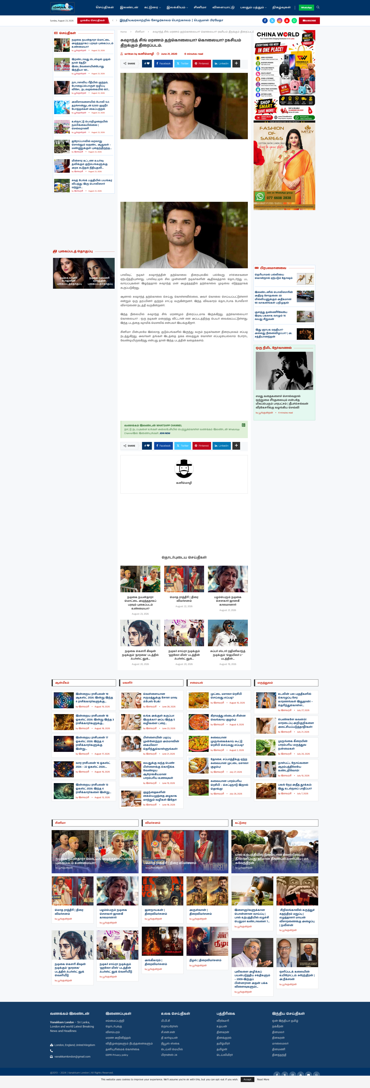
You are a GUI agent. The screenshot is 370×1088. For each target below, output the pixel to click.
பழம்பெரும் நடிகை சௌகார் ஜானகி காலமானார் (227, 601)
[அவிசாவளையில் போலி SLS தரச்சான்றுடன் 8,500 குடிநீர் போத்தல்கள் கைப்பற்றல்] (62, 107)
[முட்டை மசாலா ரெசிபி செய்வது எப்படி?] (199, 700)
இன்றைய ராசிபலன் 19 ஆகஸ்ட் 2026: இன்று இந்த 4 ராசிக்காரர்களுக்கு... (94, 697)
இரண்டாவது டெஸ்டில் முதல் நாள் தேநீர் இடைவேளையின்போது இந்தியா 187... (91, 65)
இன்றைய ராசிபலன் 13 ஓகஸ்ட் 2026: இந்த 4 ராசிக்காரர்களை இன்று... (93, 788)
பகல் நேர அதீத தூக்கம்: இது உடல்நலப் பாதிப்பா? (295, 787)
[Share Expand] (236, 63)
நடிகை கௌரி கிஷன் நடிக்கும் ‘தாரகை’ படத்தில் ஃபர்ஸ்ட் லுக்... (140, 655)
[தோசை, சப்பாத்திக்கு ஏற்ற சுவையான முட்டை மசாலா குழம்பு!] (199, 766)
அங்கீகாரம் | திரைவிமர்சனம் (156, 962)
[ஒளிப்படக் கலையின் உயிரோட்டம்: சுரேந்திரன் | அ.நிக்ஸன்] (297, 952)
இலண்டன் (129, 7)
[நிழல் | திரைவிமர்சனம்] (207, 941)
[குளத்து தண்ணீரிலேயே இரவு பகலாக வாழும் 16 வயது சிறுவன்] (305, 316)
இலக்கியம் (175, 7)
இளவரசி (78, 152)
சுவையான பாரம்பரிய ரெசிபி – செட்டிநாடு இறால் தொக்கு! (229, 785)
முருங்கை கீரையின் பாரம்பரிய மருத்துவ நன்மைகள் (293, 745)
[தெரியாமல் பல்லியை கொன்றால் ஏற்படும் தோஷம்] (305, 279)
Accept (247, 1079)
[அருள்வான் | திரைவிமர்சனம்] (207, 890)
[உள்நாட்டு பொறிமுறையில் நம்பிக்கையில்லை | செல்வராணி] (62, 127)
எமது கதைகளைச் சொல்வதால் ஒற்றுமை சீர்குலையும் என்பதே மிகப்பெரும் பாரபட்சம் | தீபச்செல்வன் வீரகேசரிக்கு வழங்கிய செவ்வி (282, 402)
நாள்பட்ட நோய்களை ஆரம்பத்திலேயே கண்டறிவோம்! (293, 766)
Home (123, 32)
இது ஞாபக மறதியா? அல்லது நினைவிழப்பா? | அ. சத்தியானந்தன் (273, 333)
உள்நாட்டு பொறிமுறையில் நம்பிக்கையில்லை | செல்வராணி (90, 125)
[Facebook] (265, 20)
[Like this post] (148, 63)
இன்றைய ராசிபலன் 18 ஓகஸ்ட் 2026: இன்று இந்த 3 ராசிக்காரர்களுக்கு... (95, 719)
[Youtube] (287, 20)
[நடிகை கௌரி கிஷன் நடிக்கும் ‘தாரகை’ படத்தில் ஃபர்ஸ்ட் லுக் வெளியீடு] (140, 633)
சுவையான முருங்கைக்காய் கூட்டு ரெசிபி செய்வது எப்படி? (227, 741)
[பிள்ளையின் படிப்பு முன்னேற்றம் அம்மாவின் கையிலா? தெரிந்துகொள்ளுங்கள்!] (131, 744)
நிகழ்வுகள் (281, 7)
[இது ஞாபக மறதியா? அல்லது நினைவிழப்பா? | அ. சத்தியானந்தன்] (305, 334)
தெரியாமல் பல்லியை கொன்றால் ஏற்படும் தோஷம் (274, 276)
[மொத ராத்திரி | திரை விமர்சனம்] (184, 579)
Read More (263, 1079)
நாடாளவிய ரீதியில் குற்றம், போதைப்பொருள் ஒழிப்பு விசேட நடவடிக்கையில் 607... (90, 86)
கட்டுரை (151, 7)
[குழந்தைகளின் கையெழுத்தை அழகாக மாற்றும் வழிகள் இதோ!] (131, 799)
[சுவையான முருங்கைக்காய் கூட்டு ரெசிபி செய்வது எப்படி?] (199, 744)
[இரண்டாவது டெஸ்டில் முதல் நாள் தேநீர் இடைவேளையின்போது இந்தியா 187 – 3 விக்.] (62, 64)
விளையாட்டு (223, 7)
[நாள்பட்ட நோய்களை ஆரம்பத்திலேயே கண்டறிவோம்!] (266, 769)
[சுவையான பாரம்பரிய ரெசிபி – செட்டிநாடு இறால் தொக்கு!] (199, 787)
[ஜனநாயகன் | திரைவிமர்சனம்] (162, 890)
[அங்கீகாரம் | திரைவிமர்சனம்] (162, 941)
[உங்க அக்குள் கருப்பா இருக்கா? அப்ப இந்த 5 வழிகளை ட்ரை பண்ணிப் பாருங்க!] (131, 722)
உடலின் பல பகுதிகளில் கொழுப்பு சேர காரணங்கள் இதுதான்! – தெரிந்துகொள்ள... (295, 699)
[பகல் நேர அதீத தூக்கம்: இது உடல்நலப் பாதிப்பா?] (266, 791)
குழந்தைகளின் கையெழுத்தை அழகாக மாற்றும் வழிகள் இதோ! (160, 796)
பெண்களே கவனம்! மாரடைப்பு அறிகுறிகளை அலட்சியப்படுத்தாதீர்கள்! (296, 723)
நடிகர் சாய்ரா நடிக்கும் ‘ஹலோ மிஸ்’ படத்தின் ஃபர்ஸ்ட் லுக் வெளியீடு (116, 968)
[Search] (318, 8)
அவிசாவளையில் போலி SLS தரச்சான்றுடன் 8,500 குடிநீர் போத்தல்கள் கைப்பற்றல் (90, 105)
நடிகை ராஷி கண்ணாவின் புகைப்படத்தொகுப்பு (100, 281)
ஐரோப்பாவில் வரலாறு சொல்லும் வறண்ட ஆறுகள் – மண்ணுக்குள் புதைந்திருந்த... (92, 145)
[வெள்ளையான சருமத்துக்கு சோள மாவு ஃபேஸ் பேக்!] (131, 700)
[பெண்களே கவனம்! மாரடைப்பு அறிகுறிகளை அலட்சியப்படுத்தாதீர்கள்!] (266, 726)
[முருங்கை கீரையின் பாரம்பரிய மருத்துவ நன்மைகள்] (266, 748)
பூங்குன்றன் (80, 50)
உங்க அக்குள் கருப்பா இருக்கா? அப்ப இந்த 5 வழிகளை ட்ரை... (159, 719)
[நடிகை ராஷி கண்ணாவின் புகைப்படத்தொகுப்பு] (99, 273)
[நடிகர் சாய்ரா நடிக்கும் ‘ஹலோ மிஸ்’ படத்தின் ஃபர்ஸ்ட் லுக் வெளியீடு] (184, 633)
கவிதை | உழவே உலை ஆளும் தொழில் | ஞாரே (157, 20)
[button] (112, 21)
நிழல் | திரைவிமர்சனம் (205, 960)
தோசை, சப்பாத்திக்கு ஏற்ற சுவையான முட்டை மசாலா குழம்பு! (229, 763)
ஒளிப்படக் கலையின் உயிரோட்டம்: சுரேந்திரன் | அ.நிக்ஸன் (297, 975)
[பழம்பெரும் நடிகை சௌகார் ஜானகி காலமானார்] (228, 579)
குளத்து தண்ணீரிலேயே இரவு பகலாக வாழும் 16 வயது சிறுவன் (271, 315)
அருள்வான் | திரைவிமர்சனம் (200, 912)
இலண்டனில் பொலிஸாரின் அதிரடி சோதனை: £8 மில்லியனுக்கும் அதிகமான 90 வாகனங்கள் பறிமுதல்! (274, 297)
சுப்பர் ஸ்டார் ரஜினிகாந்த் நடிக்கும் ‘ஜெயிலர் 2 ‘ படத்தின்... (227, 655)
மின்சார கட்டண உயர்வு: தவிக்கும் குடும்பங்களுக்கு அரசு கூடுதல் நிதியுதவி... (90, 164)
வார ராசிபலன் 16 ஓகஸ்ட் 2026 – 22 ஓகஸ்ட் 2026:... (93, 765)
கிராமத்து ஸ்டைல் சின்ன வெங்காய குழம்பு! (228, 718)
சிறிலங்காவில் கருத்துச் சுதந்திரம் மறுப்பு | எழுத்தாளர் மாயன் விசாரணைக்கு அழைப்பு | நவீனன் (297, 917)
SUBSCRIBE (310, 20)
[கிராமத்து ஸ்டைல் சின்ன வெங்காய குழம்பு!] (199, 722)
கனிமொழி (146, 54)
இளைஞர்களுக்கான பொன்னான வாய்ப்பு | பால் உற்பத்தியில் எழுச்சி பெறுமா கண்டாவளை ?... (252, 915)
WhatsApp (306, 7)
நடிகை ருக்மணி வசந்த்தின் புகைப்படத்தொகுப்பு (69, 281)
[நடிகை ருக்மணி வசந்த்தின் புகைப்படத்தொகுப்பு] (68, 273)
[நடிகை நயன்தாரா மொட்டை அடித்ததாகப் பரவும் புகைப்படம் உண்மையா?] (62, 45)
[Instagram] (279, 20)
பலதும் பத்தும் (252, 7)
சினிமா (200, 7)
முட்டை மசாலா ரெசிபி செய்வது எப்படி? (226, 696)
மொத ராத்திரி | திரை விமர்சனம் (184, 599)
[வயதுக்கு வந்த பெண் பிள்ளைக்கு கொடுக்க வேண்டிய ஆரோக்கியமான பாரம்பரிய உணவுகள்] (131, 769)
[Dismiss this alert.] (243, 425)
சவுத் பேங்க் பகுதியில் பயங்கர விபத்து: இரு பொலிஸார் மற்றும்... (92, 184)
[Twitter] (272, 20)
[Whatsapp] (294, 20)
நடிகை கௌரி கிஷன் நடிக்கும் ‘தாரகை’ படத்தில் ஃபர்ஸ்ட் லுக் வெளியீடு (70, 970)
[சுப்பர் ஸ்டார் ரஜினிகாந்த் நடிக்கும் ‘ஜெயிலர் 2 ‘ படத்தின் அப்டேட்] (228, 633)
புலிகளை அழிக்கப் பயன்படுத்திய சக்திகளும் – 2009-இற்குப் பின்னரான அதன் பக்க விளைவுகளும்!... (252, 979)
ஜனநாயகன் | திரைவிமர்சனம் (156, 912)
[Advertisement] (84, 221)
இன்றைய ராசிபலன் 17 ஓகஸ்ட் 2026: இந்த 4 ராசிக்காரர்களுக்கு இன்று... (92, 743)
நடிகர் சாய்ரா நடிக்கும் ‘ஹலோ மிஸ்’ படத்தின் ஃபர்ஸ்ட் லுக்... (184, 655)
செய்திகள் (105, 7)
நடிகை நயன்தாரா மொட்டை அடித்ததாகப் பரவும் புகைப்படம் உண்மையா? (92, 43)
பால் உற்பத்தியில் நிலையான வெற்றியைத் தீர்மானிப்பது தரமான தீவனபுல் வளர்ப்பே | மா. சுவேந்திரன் (272, 859)
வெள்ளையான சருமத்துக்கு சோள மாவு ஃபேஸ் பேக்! (160, 697)
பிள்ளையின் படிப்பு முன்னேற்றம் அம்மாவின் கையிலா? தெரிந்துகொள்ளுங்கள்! (161, 743)
